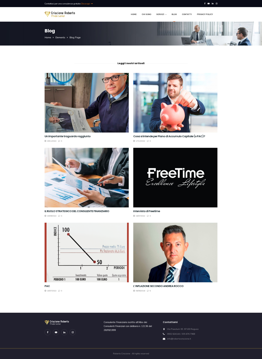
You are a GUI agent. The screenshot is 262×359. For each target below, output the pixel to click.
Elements (60, 37)
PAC (47, 286)
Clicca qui (85, 3)
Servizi (160, 14)
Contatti (187, 14)
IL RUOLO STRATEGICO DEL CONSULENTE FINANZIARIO (77, 211)
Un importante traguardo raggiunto (68, 136)
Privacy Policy (205, 14)
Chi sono (146, 14)
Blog (174, 14)
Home (134, 14)
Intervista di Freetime (146, 211)
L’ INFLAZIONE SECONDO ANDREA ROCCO (158, 286)
